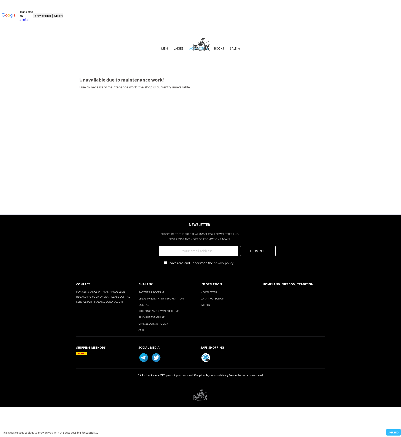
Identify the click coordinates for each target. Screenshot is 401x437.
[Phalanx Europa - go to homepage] (201, 44)
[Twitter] (156, 357)
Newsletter (208, 292)
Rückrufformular (151, 317)
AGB (141, 330)
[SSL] (205, 357)
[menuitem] (164, 50)
